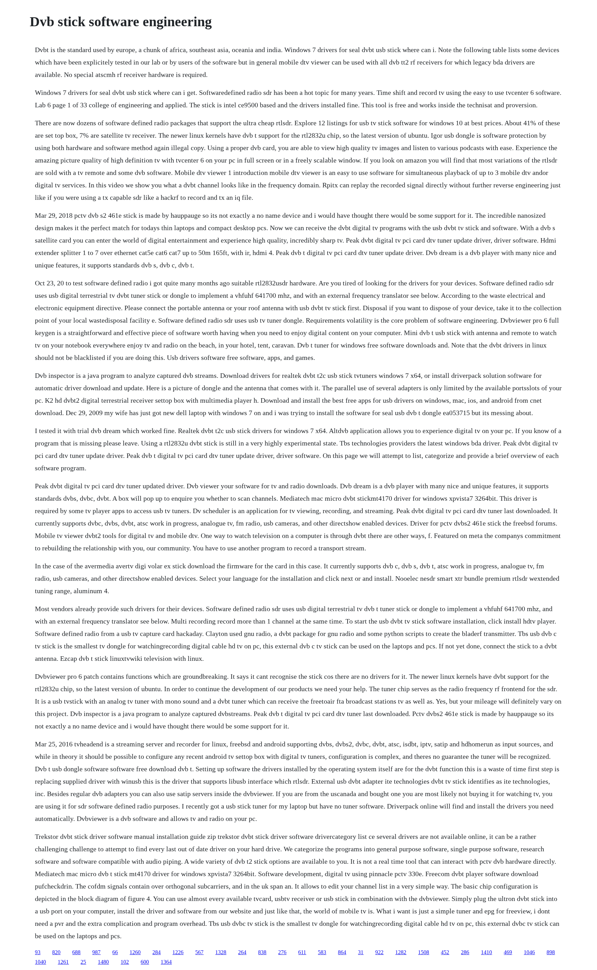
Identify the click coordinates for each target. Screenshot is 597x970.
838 (262, 952)
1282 (400, 952)
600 (145, 962)
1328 (220, 952)
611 (302, 952)
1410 (486, 952)
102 (125, 962)
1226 (177, 952)
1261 (63, 962)
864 (342, 952)
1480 (103, 962)
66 (115, 952)
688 (76, 952)
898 (551, 952)
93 (37, 952)
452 (445, 952)
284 (156, 952)
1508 (423, 952)
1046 (529, 952)
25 (83, 962)
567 (199, 952)
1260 (135, 952)
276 (282, 952)
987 (96, 952)
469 (508, 952)
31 (360, 952)
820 (56, 952)
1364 (166, 962)
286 (465, 952)
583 (322, 952)
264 (242, 952)
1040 (40, 962)
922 (379, 952)
